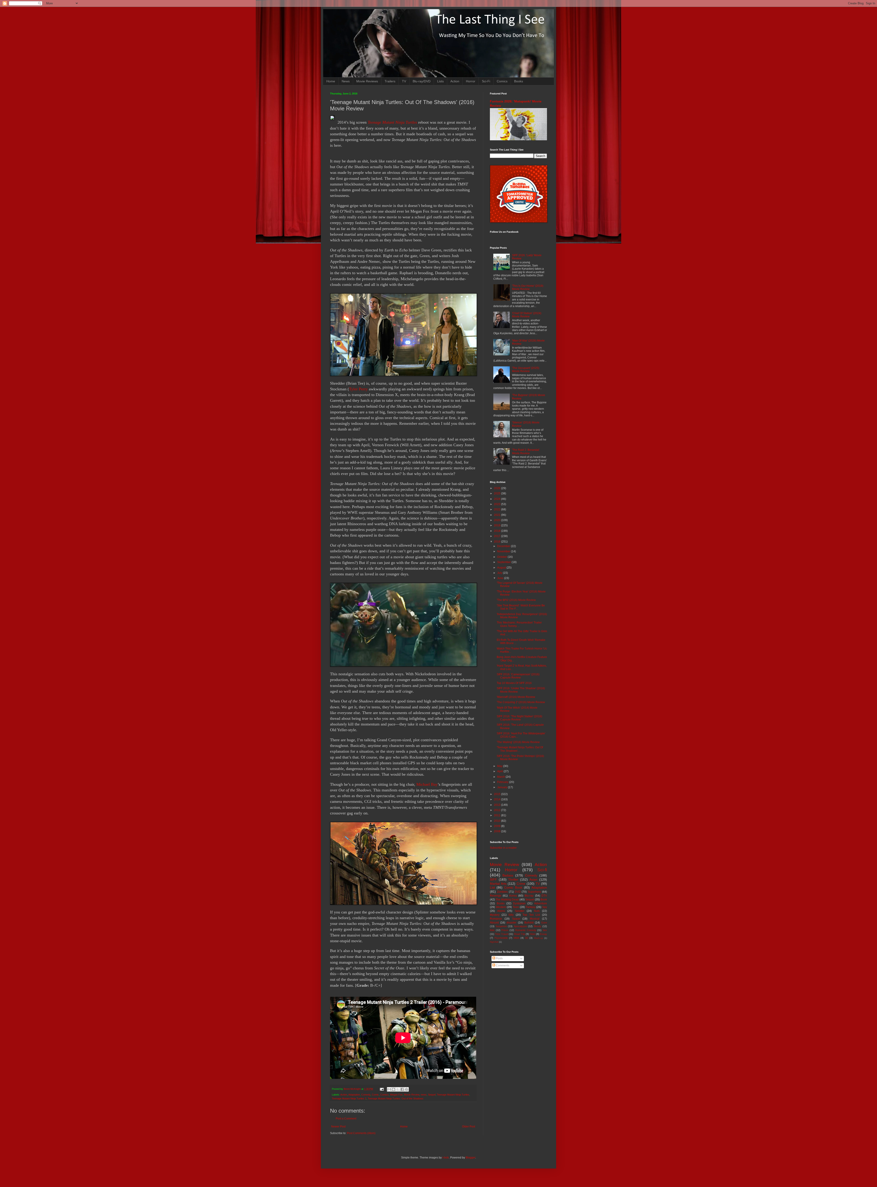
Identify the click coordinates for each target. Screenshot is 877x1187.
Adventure (540, 903)
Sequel (432, 1094)
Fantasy (531, 907)
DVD (518, 891)
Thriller (513, 879)
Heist (532, 934)
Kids (492, 930)
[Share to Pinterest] (406, 1089)
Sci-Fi (486, 81)
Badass (507, 875)
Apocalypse (520, 926)
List (492, 887)
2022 (497, 509)
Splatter (519, 911)
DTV (544, 895)
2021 (497, 515)
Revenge (495, 895)
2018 (497, 530)
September (504, 562)
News (346, 81)
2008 (497, 831)
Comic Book (513, 887)
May (500, 766)
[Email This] (389, 1089)
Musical (534, 918)
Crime (521, 883)
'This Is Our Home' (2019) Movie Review (527, 287)
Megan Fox (396, 1094)
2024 (497, 499)
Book (544, 899)
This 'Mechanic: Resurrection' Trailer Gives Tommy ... (519, 624)
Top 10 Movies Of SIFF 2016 (514, 683)
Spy (544, 907)
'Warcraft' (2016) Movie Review (516, 697)
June (500, 578)
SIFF (493, 879)
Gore (544, 922)
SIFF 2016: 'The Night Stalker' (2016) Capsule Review (519, 718)
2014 (497, 799)
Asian (533, 879)
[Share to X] (398, 1089)
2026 (497, 488)
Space (516, 918)
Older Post (468, 1126)
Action (454, 81)
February (503, 782)
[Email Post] (382, 1089)
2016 (497, 541)
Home (330, 81)
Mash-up (538, 938)
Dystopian (519, 903)
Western (501, 907)
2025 (497, 493)
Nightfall (494, 942)
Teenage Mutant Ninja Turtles (392, 122)
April (500, 771)
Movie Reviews (367, 81)
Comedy (365, 1094)
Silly (511, 914)
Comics (502, 81)
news (424, 1094)
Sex (545, 930)
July (500, 572)
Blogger (470, 1157)
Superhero (534, 891)
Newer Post (338, 1126)
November (504, 551)
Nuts (537, 911)
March (501, 776)
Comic (375, 1094)
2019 (497, 525)
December (504, 546)
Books (518, 81)
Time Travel (501, 934)
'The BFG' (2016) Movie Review (516, 600)
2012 (497, 810)
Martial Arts (498, 883)
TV (404, 81)
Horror (470, 81)
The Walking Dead (507, 899)
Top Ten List (531, 914)
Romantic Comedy (525, 930)
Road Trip (519, 934)
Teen (516, 907)
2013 (497, 804)
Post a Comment (346, 1118)
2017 (497, 536)
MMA (516, 938)
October (502, 556)
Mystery (494, 914)
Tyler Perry (358, 389)
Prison (504, 930)
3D (526, 938)
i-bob (445, 1157)
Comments (502, 965)
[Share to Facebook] (402, 1089)
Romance (496, 918)
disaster (511, 922)
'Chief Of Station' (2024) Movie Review (526, 315)
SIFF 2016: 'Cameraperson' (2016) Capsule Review (518, 676)
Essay (543, 934)
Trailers (390, 81)
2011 (497, 815)
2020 (497, 520)
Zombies (502, 891)
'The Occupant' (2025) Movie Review (525, 369)
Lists (440, 81)
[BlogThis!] (393, 1089)
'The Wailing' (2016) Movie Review (518, 742)
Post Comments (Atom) (361, 1133)
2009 (497, 826)
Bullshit (529, 922)
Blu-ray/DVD (422, 81)
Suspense (501, 926)
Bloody (537, 926)
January (502, 787)
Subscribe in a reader (503, 847)
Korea (513, 895)
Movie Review (411, 1094)
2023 (497, 504)
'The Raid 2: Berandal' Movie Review (525, 451)
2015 (497, 794)
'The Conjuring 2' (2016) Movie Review (521, 702)
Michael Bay (427, 784)
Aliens (501, 911)
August (502, 567)
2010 (497, 820)
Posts (499, 958)
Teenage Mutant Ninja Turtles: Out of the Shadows (395, 1098)
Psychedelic (501, 938)
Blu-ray (529, 895)
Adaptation (354, 1094)
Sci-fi (542, 869)
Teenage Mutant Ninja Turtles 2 (349, 1098)
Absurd (494, 922)
